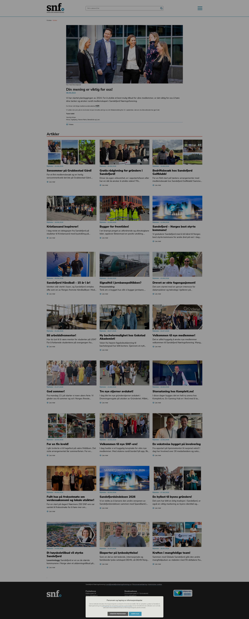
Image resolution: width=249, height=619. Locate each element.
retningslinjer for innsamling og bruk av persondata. (117, 606)
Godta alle (135, 614)
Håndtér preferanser (118, 614)
